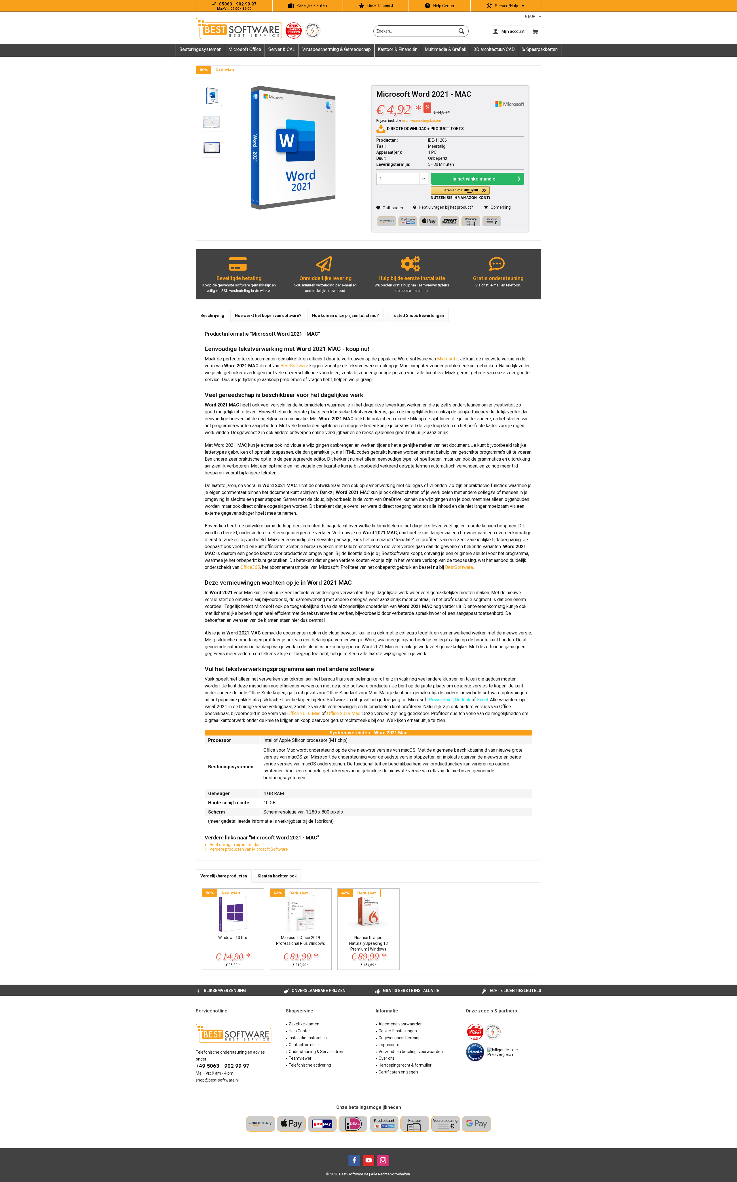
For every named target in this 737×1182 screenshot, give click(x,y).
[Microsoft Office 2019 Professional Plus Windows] (301, 912)
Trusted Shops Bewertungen (417, 315)
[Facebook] (354, 1160)
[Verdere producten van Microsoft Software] (509, 104)
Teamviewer (300, 1058)
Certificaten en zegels (398, 1072)
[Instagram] (383, 1160)
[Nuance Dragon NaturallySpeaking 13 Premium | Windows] (368, 912)
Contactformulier (304, 1044)
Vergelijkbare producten (223, 876)
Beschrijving (212, 315)
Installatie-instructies (308, 1037)
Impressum (389, 1044)
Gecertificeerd (380, 5)
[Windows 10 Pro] (233, 912)
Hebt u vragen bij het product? (445, 207)
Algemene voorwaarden (401, 1024)
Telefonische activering (310, 1065)
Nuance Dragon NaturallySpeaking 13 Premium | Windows (368, 943)
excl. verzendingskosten (421, 121)
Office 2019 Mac (343, 713)
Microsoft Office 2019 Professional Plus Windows (300, 940)
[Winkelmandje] (535, 31)
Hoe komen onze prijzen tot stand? (345, 315)
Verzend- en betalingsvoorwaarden (411, 1051)
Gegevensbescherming (400, 1037)
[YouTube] (368, 1160)
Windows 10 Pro (232, 937)
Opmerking (500, 207)
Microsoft (447, 359)
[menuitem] (535, 31)
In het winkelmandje (474, 179)
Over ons (387, 1058)
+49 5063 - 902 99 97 (222, 1066)
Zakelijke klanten (312, 5)
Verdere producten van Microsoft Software (248, 849)
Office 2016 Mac (303, 713)
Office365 (250, 567)
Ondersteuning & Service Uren (316, 1051)
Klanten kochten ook (277, 876)
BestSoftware (294, 365)
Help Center (444, 5)
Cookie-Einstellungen (398, 1031)
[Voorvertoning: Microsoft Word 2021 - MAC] (212, 96)
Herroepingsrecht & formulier (405, 1065)
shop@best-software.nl (217, 1080)
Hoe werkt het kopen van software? (268, 315)
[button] (460, 192)
